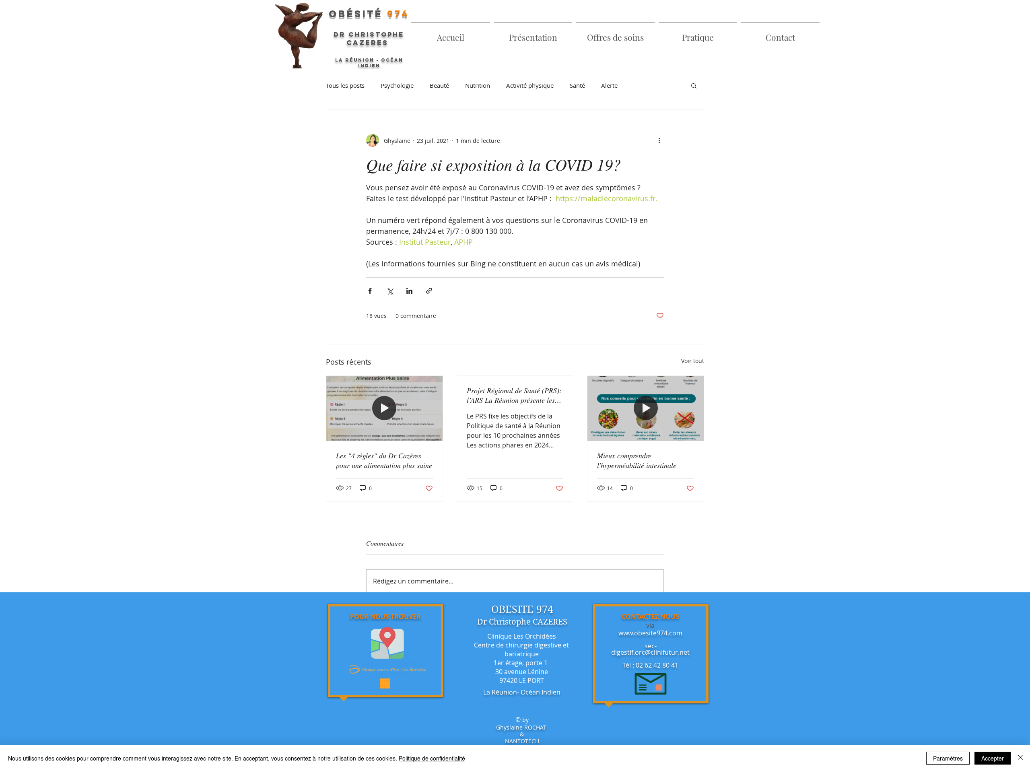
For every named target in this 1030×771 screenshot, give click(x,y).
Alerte (609, 85)
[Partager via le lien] (429, 291)
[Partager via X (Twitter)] (389, 291)
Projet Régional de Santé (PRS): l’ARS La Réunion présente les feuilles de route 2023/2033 (514, 395)
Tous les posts (345, 85)
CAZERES (367, 42)
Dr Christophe (369, 34)
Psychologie (397, 85)
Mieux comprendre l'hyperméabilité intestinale (636, 460)
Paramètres (948, 758)
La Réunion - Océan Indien (369, 62)
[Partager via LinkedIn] (409, 291)
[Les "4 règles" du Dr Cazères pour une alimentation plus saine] (384, 408)
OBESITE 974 (522, 609)
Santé (577, 85)
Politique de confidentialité (432, 758)
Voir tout (692, 361)
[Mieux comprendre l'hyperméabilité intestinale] (645, 408)
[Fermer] (1020, 758)
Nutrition (477, 85)
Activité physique (530, 85)
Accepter (992, 758)
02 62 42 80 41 (657, 665)
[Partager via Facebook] (370, 291)
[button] (694, 85)
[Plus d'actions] (659, 140)
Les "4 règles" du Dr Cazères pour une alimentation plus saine (384, 460)
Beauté (439, 85)
